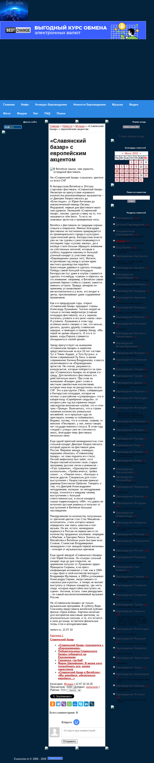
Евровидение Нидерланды (124, 514)
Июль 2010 (131, 153)
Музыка (80, 126)
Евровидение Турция (129, 604)
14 (126, 171)
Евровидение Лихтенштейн (124, 470)
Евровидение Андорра (130, 290)
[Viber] (63, 704)
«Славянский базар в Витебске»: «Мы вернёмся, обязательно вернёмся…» (79, 675)
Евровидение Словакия (131, 585)
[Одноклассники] (52, 704)
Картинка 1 (56, 635)
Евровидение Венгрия (130, 352)
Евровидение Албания (130, 284)
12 (117, 171)
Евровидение (124, 217)
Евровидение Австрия (130, 267)
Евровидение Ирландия (131, 397)
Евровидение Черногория (133, 657)
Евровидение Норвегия (131, 522)
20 (121, 175)
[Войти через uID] (76, 722)
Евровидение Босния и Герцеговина (131, 335)
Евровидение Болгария (131, 323)
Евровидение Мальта (130, 496)
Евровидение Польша (130, 534)
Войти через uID (131, 127)
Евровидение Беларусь (131, 307)
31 (141, 179)
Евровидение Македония (132, 486)
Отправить (69, 741)
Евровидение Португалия (132, 540)
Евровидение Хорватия (131, 648)
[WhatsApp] (69, 704)
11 (146, 166)
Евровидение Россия (129, 550)
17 (141, 171)
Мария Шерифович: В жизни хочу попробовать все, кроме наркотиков (80, 666)
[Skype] (80, 704)
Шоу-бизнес (123, 247)
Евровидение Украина (130, 611)
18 (145, 171)
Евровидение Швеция (130, 685)
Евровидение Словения (131, 594)
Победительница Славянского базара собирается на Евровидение (77, 654)
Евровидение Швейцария (132, 674)
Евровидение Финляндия (132, 628)
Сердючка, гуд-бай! (70, 660)
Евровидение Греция (129, 369)
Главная (54, 126)
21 (126, 175)
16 (136, 171)
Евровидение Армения (131, 297)
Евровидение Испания (130, 421)
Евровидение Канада (130, 438)
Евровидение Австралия (132, 256)
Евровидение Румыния (131, 557)
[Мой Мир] (75, 704)
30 (136, 179)
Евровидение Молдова (131, 503)
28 (126, 179)
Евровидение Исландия (131, 407)
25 (145, 175)
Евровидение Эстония (130, 694)
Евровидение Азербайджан (124, 276)
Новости (67, 126)
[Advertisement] (77, 70)
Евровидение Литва (129, 460)
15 (131, 171)
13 (121, 171)
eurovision (92, 686)
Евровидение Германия (131, 359)
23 (136, 175)
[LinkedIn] (86, 704)
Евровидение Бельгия (130, 317)
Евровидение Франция (131, 638)
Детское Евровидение (130, 224)
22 (131, 175)
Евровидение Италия (130, 429)
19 (117, 175)
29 (131, 179)
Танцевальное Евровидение (125, 232)
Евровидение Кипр (128, 445)
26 (117, 179)
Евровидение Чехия (129, 667)
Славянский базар (62, 639)
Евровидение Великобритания (127, 344)
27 (121, 179)
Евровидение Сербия (130, 576)
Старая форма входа (131, 136)
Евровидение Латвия (129, 451)
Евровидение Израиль (130, 391)
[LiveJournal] (91, 704)
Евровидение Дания (129, 382)
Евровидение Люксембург (124, 478)
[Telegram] (58, 704)
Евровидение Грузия (129, 375)
